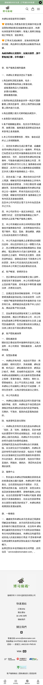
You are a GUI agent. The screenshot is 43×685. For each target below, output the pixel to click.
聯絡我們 (21, 619)
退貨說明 (32, 673)
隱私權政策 (23, 673)
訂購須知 (21, 609)
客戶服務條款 (12, 673)
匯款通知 (21, 612)
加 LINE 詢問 (21, 616)
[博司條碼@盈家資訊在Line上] (21, 633)
